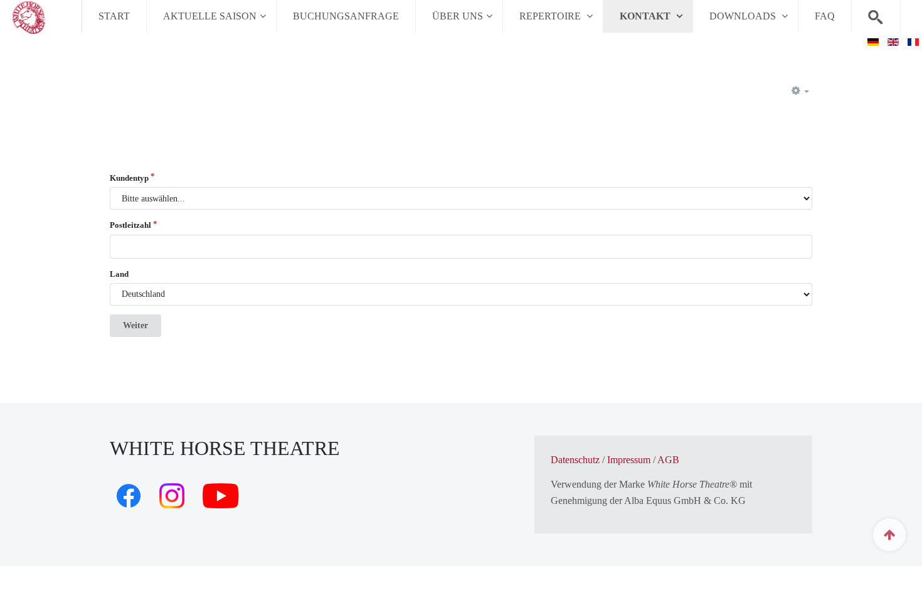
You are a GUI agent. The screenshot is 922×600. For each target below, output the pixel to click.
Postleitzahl (130, 225)
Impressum (628, 459)
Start (114, 16)
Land (119, 274)
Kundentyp (129, 178)
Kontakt (646, 16)
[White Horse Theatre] (41, 16)
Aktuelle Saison (210, 16)
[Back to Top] (889, 534)
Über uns (457, 16)
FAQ (825, 16)
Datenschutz (575, 459)
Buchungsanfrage (346, 16)
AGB (668, 459)
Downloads (743, 16)
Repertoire (551, 16)
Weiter (135, 325)
